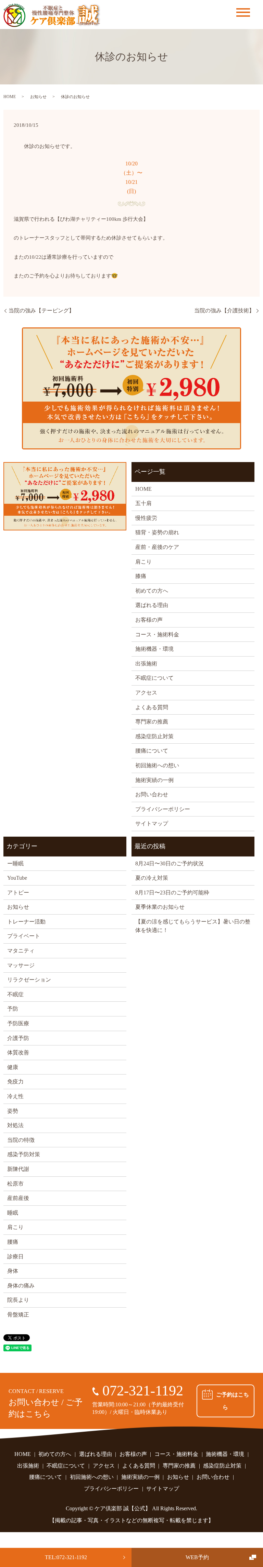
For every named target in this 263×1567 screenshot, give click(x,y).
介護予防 (18, 1038)
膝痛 (140, 576)
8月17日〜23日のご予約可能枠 (172, 892)
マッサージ (21, 965)
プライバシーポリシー (162, 809)
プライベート (23, 936)
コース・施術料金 (157, 634)
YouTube (17, 878)
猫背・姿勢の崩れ (157, 532)
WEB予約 (197, 1557)
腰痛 (12, 1242)
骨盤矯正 (18, 1315)
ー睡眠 (15, 863)
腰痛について (151, 751)
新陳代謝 (18, 1169)
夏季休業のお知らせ (160, 907)
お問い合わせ (151, 794)
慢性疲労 (146, 518)
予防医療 (18, 1023)
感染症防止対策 (154, 736)
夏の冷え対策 (151, 878)
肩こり (143, 562)
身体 (12, 1271)
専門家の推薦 (151, 722)
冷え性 (15, 1096)
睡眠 (12, 1213)
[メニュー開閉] (243, 12)
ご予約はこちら (232, 1401)
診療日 (15, 1256)
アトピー (18, 892)
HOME (9, 96)
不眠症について (154, 678)
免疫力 (15, 1081)
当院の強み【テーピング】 (41, 310)
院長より (18, 1300)
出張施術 (146, 663)
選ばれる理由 (151, 605)
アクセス (146, 692)
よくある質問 (151, 707)
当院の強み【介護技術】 (224, 310)
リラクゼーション (29, 980)
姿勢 (12, 1111)
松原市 (15, 1184)
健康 (12, 1067)
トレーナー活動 (26, 921)
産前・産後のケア (157, 547)
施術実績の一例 (154, 780)
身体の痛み (21, 1285)
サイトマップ (151, 823)
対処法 (15, 1125)
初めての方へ (151, 591)
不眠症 (15, 994)
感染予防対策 (23, 1154)
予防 (12, 1009)
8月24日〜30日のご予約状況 (169, 863)
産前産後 (18, 1198)
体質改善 (18, 1052)
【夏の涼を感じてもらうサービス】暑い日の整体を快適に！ (192, 926)
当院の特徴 (21, 1140)
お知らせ (38, 96)
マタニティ (21, 951)
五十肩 (143, 503)
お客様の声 (149, 620)
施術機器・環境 (154, 649)
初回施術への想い (157, 765)
